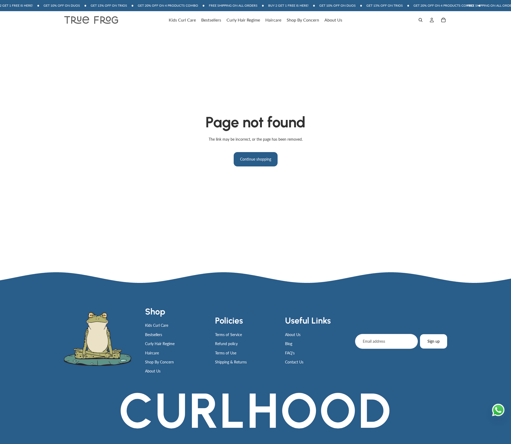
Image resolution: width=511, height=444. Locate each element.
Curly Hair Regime (160, 343)
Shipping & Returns (231, 362)
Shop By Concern (159, 362)
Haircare (152, 353)
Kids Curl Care (156, 325)
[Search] (420, 20)
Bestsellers (153, 334)
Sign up (433, 341)
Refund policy (226, 343)
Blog (288, 343)
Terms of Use (225, 353)
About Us (152, 371)
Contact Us (294, 362)
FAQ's (290, 353)
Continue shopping (255, 159)
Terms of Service (228, 334)
